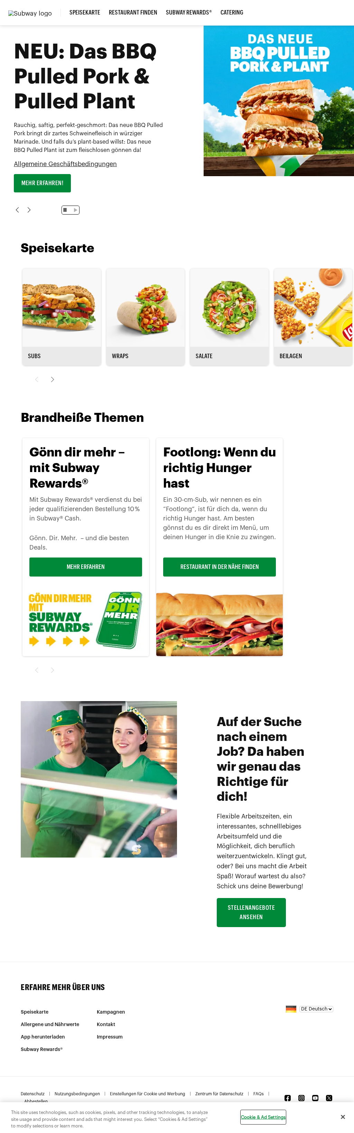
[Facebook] (287, 1098)
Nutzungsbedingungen (77, 1094)
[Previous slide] (18, 210)
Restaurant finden (133, 12)
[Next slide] (28, 210)
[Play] (74, 210)
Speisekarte (84, 12)
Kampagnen (111, 1012)
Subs (34, 356)
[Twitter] (329, 1098)
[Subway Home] (34, 13)
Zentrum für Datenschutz (219, 1094)
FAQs (258, 1094)
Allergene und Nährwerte (50, 1024)
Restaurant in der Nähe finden (219, 567)
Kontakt (106, 1024)
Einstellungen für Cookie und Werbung (147, 1094)
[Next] (51, 379)
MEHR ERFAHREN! (42, 183)
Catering (232, 12)
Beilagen (291, 356)
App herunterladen (43, 1037)
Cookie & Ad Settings (263, 1117)
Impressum (110, 1037)
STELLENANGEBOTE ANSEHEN (251, 912)
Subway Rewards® (189, 12)
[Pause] (66, 210)
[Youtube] (315, 1098)
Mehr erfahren (86, 567)
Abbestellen (36, 1101)
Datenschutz (33, 1094)
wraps (120, 356)
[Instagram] (301, 1098)
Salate (204, 356)
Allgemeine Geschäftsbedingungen (65, 164)
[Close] (343, 1116)
